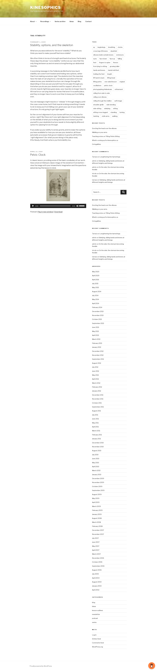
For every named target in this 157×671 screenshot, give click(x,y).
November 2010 (98, 447)
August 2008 (97, 518)
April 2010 (95, 466)
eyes (95, 59)
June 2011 (95, 419)
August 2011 (96, 411)
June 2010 (95, 458)
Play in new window (45, 212)
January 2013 (96, 347)
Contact (88, 21)
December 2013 (97, 311)
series (94, 622)
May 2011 (95, 423)
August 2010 (96, 450)
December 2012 (97, 351)
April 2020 (95, 275)
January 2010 (96, 474)
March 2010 (96, 470)
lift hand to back (98, 78)
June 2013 (95, 327)
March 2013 (96, 339)
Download (58, 212)
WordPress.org (97, 647)
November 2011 (97, 399)
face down (103, 59)
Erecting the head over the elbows (104, 128)
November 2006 (98, 558)
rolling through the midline (102, 101)
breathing (111, 47)
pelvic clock (108, 85)
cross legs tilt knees (100, 51)
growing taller (115, 66)
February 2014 (97, 307)
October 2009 (97, 486)
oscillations (97, 85)
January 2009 (97, 514)
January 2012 (96, 391)
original (122, 82)
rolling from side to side (101, 93)
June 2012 (95, 371)
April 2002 (95, 590)
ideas (94, 606)
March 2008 (96, 522)
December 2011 (97, 395)
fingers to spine (104, 62)
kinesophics (45, 7)
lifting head (111, 78)
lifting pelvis (97, 82)
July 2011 (95, 415)
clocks (120, 47)
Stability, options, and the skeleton (51, 45)
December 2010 (98, 443)
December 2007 (98, 530)
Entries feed (96, 639)
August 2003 (96, 582)
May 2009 (95, 498)
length (109, 74)
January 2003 (96, 586)
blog (93, 602)
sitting (115, 108)
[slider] (82, 206)
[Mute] (77, 206)
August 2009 (97, 494)
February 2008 (97, 526)
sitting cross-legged (100, 112)
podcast (95, 618)
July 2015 (95, 283)
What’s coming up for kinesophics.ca (105, 140)
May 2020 (95, 272)
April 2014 (95, 303)
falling (120, 59)
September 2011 (98, 407)
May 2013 (95, 331)
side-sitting (97, 108)
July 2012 (95, 367)
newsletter (96, 614)
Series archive (60, 21)
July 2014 (95, 295)
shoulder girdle (98, 105)
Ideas (72, 21)
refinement (119, 89)
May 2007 (95, 546)
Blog (79, 21)
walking (114, 116)
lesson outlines (97, 610)
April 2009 (95, 502)
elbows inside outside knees (103, 55)
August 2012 (96, 363)
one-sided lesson (110, 82)
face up (112, 59)
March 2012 (96, 383)
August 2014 (96, 291)
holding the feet (99, 74)
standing (114, 112)
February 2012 (97, 387)
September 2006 (98, 566)
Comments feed (98, 643)
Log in (94, 635)
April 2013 (95, 335)
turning (122, 112)
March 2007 (96, 554)
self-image (118, 101)
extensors (120, 55)
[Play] (33, 206)
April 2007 (95, 550)
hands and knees (99, 70)
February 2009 (97, 510)
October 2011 (97, 403)
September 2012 (98, 359)
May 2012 (95, 375)
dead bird (114, 51)
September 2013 (98, 323)
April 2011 (95, 427)
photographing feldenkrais (102, 89)
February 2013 (97, 343)
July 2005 (95, 574)
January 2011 (96, 439)
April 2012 (95, 379)
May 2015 (95, 287)
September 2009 (98, 490)
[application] (58, 206)
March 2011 (96, 431)
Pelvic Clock (37, 154)
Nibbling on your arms (99, 132)
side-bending (111, 105)
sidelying (107, 108)
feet (94, 62)
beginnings (101, 47)
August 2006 (97, 570)
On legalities (96, 144)
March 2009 (96, 506)
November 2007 (98, 534)
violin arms (105, 116)
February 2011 (97, 435)
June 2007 (95, 542)
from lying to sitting (100, 66)
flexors (115, 62)
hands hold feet (113, 70)
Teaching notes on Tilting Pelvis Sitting (106, 136)
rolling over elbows (100, 97)
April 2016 (95, 279)
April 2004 (95, 578)
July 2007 (95, 538)
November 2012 (97, 355)
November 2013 (97, 315)
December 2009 (98, 478)
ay (94, 47)
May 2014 (95, 299)
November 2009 (98, 482)
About (32, 21)
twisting (96, 116)
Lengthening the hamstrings (110, 157)
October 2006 (97, 562)
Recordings (44, 21)
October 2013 (97, 319)
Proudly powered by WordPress (41, 666)
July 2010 (95, 455)
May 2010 (95, 463)
